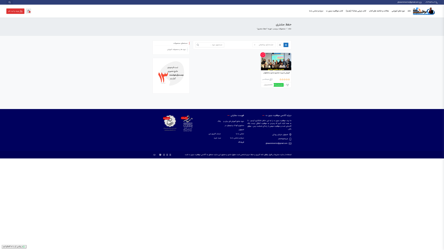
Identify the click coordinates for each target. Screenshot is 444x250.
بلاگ (219, 121)
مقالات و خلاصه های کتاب (379, 11)
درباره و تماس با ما (316, 11)
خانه (409, 11)
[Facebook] (170, 155)
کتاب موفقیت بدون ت (334, 11)
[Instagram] (167, 155)
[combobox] (264, 45)
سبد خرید (217, 138)
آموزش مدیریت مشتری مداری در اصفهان (276, 73)
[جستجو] (197, 44)
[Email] (154, 155)
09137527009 (430, 2)
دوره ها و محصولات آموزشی (176, 49)
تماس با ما (240, 134)
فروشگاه (241, 142)
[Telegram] (164, 155)
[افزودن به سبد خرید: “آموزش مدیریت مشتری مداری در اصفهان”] (287, 62)
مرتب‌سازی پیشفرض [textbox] (266, 44)
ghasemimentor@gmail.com (408, 2)
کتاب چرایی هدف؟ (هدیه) (356, 11)
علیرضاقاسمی (265, 79)
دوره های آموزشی (398, 11)
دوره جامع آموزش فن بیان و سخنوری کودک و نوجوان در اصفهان (234, 125)
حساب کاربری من (215, 134)
